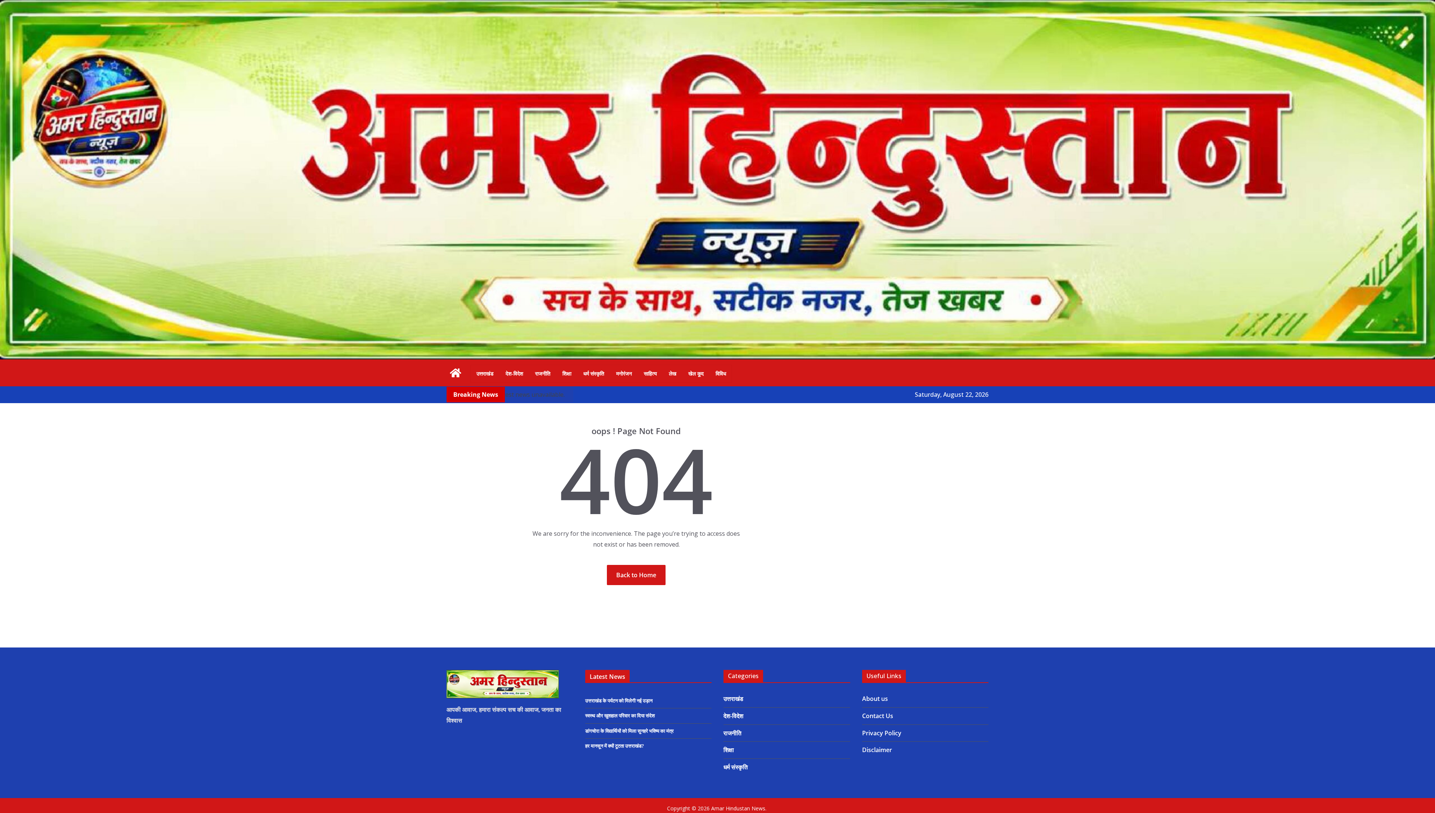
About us (875, 699)
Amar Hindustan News (738, 808)
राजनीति (542, 373)
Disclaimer (877, 750)
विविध (721, 373)
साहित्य (650, 373)
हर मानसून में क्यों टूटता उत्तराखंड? (614, 745)
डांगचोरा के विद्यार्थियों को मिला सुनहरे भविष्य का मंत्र (629, 730)
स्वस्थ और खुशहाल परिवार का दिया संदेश (620, 715)
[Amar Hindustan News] (717, 5)
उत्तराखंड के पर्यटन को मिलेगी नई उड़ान (618, 700)
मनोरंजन (624, 373)
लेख (672, 373)
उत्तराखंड (485, 373)
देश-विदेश (514, 373)
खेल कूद (696, 373)
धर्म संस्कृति (593, 373)
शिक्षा (566, 373)
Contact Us (877, 716)
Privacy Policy (881, 733)
